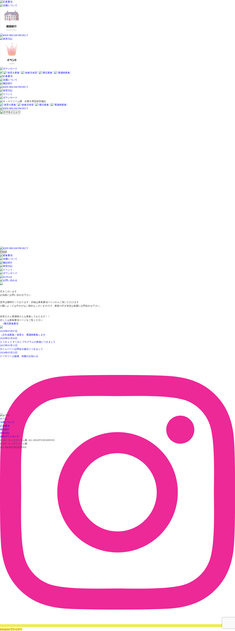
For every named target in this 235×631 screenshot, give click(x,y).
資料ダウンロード (9, 436)
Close (3, 251)
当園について (7, 422)
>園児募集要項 (10, 323)
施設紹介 (5, 429)
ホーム (3, 418)
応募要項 (5, 425)
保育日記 (5, 433)
